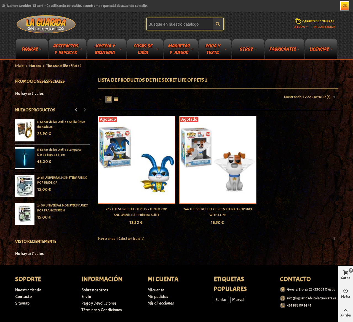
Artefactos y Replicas (65, 50)
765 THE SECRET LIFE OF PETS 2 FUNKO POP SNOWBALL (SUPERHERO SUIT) (136, 212)
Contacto (23, 296)
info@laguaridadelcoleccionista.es (311, 298)
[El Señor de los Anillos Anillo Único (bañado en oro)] (24, 130)
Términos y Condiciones (101, 310)
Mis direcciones (161, 303)
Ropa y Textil (213, 50)
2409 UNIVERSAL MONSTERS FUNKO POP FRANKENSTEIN (62, 208)
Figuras (30, 48)
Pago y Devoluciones (99, 303)
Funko (221, 299)
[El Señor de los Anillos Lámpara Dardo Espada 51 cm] (24, 158)
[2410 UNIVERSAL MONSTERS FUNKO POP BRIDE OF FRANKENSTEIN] (24, 186)
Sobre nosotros (94, 290)
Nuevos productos (35, 110)
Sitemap (22, 303)
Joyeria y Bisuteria (105, 50)
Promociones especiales (40, 81)
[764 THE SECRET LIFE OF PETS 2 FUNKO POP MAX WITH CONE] (217, 160)
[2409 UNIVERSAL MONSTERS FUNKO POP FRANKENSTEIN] (24, 214)
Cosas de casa (143, 50)
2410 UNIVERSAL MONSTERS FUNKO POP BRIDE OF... (62, 180)
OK (345, 5)
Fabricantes (283, 48)
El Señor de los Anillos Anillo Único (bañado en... (61, 124)
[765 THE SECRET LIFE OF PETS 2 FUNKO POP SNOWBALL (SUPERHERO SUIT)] (136, 160)
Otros (246, 48)
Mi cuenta (156, 290)
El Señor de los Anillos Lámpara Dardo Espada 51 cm (59, 152)
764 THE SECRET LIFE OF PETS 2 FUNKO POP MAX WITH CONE (217, 212)
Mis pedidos (158, 296)
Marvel (238, 299)
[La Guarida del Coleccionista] (46, 24)
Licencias (319, 48)
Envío (86, 296)
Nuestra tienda (28, 290)
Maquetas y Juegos (179, 50)
